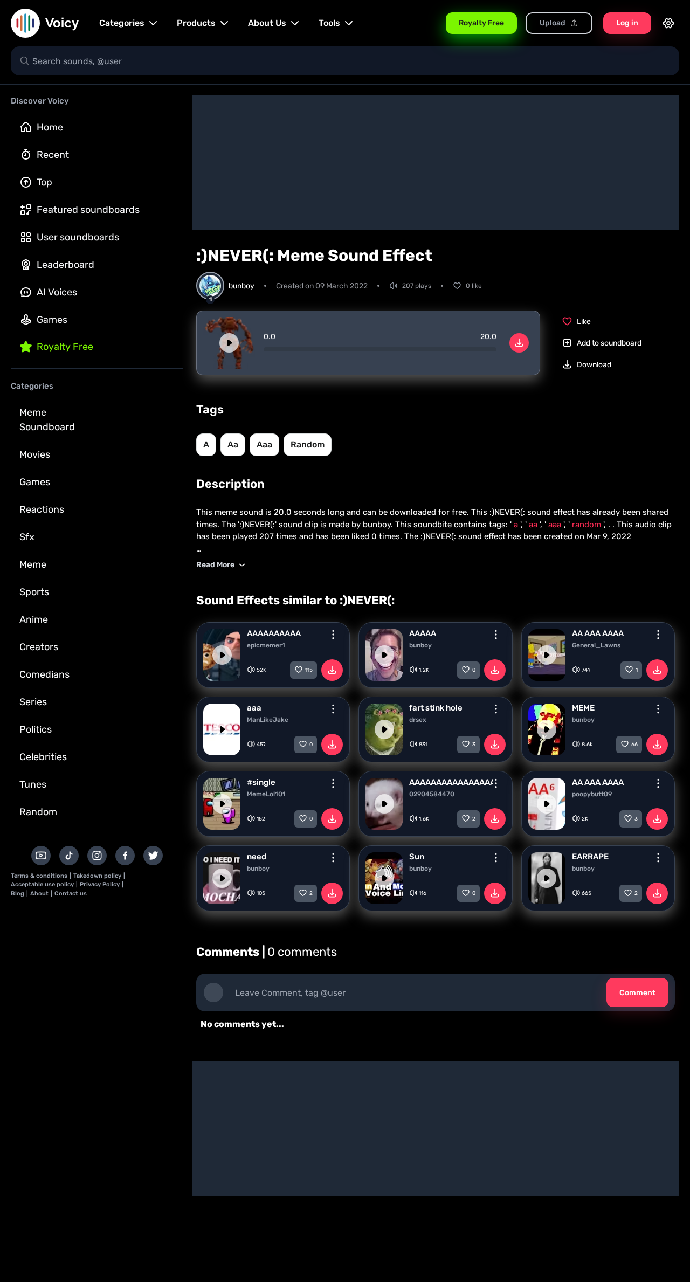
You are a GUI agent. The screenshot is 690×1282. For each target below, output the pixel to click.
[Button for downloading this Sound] (332, 670)
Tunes (32, 784)
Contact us (70, 893)
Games (52, 320)
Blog (17, 893)
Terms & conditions (39, 875)
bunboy (420, 645)
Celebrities (43, 757)
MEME (583, 708)
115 (309, 670)
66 (634, 744)
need (256, 856)
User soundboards (78, 237)
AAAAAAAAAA (274, 633)
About (39, 893)
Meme (32, 564)
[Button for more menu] (333, 634)
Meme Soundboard (47, 419)
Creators (38, 647)
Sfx (26, 537)
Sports (34, 592)
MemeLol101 (266, 794)
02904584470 (431, 794)
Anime (33, 619)
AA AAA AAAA (598, 633)
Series (33, 702)
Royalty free (65, 347)
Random (38, 812)
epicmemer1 (266, 645)
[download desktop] (519, 343)
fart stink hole (436, 708)
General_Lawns (596, 645)
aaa (264, 444)
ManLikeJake (267, 719)
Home (50, 127)
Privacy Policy (100, 884)
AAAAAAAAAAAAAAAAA (450, 782)
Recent (53, 155)
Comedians (44, 674)
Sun (416, 856)
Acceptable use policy (42, 884)
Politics (35, 729)
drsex (417, 719)
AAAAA (422, 633)
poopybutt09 (592, 794)
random (308, 444)
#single (261, 782)
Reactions (41, 509)
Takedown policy (97, 875)
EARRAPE (590, 856)
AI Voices (57, 292)
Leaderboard (65, 265)
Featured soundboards (88, 210)
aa (232, 444)
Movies (34, 454)
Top (44, 182)
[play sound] (229, 343)
